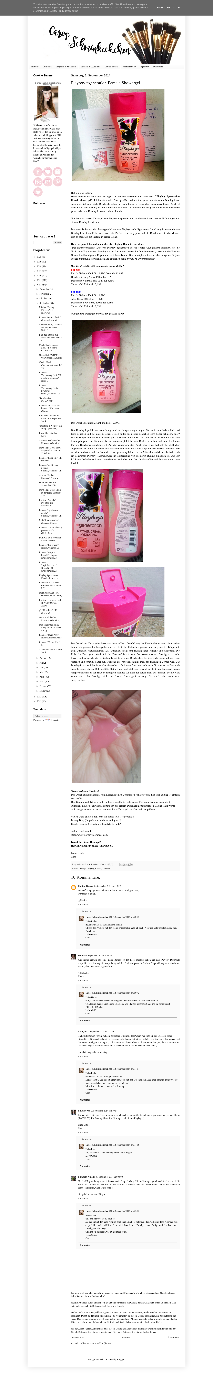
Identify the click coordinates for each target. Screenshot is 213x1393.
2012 (39, 701)
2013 (39, 696)
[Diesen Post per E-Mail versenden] (120, 864)
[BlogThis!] (123, 864)
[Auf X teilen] (126, 864)
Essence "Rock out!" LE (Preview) (50, 459)
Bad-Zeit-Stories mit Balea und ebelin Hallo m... (50, 337)
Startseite (35, 66)
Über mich (47, 66)
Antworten (83, 904)
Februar (43, 686)
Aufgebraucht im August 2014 (50, 651)
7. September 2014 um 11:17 (126, 1068)
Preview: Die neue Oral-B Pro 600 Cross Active (50, 602)
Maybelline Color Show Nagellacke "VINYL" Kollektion (50, 450)
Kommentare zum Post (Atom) (96, 1343)
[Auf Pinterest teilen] (131, 864)
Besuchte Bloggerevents (90, 66)
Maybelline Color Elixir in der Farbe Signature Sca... (50, 492)
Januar (43, 690)
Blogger (120, 1359)
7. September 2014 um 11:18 (126, 1144)
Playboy (91, 868)
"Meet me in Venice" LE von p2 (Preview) (50, 427)
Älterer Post (173, 1337)
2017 (39, 270)
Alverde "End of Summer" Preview (48, 476)
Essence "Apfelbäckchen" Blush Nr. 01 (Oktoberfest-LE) (48, 566)
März (42, 681)
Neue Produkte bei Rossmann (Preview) (49, 619)
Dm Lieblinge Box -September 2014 (48, 484)
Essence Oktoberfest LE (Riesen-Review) (50, 318)
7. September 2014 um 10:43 (100, 1031)
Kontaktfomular (129, 66)
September (45, 302)
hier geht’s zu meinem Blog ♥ (91, 1194)
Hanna (81, 955)
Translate (55, 719)
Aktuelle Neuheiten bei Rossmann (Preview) (49, 442)
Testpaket (106, 868)
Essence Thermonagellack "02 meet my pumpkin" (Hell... (50, 376)
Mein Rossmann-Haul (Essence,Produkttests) (50, 594)
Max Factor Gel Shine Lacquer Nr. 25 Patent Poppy (50, 627)
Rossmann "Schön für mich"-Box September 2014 (50, 418)
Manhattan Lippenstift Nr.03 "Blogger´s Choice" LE (49, 347)
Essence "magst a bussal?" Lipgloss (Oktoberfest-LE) (48, 555)
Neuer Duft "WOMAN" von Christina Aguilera (50, 356)
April (42, 676)
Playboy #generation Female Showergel (48, 576)
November (45, 293)
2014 (39, 284)
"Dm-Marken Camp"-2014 (46, 399)
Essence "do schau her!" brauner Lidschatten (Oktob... (50, 408)
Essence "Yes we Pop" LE (49, 643)
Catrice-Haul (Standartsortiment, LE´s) (50, 365)
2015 (39, 280)
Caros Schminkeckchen (97, 916)
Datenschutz (158, 66)
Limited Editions (111, 66)
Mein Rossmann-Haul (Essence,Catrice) (49, 521)
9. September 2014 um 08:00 (109, 1176)
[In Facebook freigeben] (129, 864)
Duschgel (83, 868)
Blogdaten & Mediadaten (66, 66)
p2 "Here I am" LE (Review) (48, 611)
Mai (42, 671)
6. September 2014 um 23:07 (98, 955)
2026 (39, 256)
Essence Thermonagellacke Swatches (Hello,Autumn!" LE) (50, 389)
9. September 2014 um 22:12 (126, 1210)
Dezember (45, 289)
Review (98, 868)
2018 (39, 266)
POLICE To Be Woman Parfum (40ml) (50, 539)
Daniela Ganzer (85, 886)
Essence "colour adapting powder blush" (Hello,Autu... (50, 530)
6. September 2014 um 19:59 (107, 885)
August (43, 657)
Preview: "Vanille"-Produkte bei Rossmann (48, 502)
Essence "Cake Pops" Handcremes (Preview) (50, 636)
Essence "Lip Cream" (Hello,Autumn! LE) (49, 546)
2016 (39, 275)
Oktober (44, 298)
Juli (41, 662)
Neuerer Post (78, 1337)
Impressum (144, 66)
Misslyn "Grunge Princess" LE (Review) (47, 309)
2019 (39, 261)
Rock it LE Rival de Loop (48, 434)
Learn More (163, 7)
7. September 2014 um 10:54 (104, 1110)
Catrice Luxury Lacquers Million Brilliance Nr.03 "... (50, 327)
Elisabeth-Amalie (86, 1176)
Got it (176, 7)
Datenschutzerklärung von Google (108, 1305)
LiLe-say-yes (84, 1110)
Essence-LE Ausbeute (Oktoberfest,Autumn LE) (50, 585)
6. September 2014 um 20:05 (126, 916)
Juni (42, 667)
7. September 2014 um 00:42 (126, 992)
